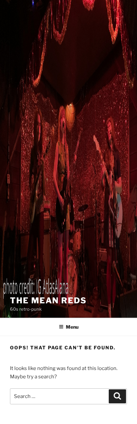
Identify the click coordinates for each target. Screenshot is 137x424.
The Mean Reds (48, 300)
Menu (72, 327)
